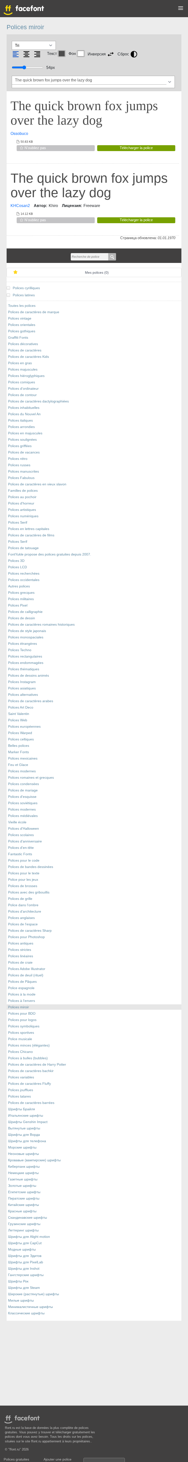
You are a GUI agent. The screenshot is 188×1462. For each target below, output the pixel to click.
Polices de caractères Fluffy (29, 1084)
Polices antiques (20, 943)
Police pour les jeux (23, 879)
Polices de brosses (22, 886)
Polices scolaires (21, 835)
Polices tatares (19, 1096)
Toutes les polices (21, 306)
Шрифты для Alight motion (29, 1237)
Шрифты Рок (18, 1281)
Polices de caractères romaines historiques (41, 624)
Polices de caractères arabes (30, 701)
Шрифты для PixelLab (25, 1262)
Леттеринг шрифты (23, 1230)
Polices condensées (23, 784)
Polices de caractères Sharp (30, 930)
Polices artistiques (22, 510)
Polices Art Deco (20, 707)
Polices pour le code (23, 860)
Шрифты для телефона (27, 1141)
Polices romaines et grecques (31, 777)
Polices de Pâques (22, 981)
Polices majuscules (22, 369)
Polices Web (17, 720)
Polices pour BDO (21, 1013)
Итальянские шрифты (25, 1115)
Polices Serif (17, 522)
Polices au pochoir (22, 497)
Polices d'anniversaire (25, 841)
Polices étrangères (22, 644)
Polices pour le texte (23, 873)
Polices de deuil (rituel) (25, 975)
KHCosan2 (20, 206)
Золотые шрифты (22, 1186)
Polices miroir (18, 1007)
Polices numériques (23, 516)
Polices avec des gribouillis (28, 892)
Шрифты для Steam (24, 1288)
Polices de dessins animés (28, 675)
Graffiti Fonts (18, 337)
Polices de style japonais (27, 631)
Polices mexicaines (22, 758)
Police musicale (20, 1039)
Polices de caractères (24, 350)
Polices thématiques (23, 669)
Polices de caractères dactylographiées (38, 401)
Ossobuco (19, 133)
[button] (180, 9)
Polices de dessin (21, 618)
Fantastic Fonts (20, 854)
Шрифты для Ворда (24, 1135)
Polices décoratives (23, 344)
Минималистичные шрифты (30, 1307)
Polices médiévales (23, 816)
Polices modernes (22, 771)
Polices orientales (21, 325)
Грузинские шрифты (24, 1224)
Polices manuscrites (23, 471)
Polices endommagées (25, 663)
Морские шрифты (22, 1147)
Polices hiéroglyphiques (26, 376)
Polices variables (21, 1077)
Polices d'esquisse (22, 797)
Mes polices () (97, 272)
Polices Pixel (17, 605)
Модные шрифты (22, 1249)
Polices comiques (21, 382)
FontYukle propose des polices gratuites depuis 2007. (49, 554)
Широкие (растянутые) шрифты (33, 1294)
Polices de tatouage (23, 548)
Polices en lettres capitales (28, 529)
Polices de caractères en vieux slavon (37, 484)
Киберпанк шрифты (24, 1166)
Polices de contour (22, 395)
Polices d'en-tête (21, 848)
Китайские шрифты (23, 1205)
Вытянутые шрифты (24, 1128)
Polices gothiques (21, 331)
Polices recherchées (23, 573)
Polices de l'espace (23, 924)
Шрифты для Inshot (23, 1268)
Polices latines (24, 295)
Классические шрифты (26, 1313)
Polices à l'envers (21, 1001)
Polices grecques (21, 593)
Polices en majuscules (25, 433)
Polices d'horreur (21, 503)
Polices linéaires (20, 956)
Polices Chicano (20, 1052)
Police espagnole (21, 988)
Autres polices (19, 586)
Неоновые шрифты (23, 1154)
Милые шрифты (21, 1300)
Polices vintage (19, 318)
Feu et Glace (18, 765)
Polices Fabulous (21, 478)
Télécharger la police (136, 148)
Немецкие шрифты (23, 1173)
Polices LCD (17, 567)
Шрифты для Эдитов (24, 1256)
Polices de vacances (24, 452)
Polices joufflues (20, 1090)
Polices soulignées (22, 439)
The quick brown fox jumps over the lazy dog (84, 113)
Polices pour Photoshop (26, 937)
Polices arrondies (21, 427)
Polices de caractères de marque (33, 312)
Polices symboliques (23, 1026)
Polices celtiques (21, 739)
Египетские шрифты (24, 1192)
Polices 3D (16, 561)
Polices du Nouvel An (24, 414)
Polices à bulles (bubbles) (28, 1058)
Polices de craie (20, 962)
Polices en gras (20, 363)
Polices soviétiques (22, 803)
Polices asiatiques (22, 688)
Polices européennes (24, 726)
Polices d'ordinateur (23, 388)
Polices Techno (19, 650)
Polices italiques (20, 420)
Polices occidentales (23, 580)
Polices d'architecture (24, 911)
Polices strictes (19, 950)
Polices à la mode (21, 994)
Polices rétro (17, 459)
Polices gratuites (16, 1459)
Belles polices (18, 746)
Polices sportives (21, 1033)
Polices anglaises (21, 918)
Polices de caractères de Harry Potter (37, 1064)
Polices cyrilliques (26, 288)
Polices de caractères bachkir (31, 1071)
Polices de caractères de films (31, 535)
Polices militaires (21, 599)
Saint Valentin (18, 714)
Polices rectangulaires (25, 656)
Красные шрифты (22, 1211)
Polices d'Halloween (23, 828)
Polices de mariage (23, 790)
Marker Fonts (18, 752)
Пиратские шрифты (23, 1198)
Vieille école (17, 822)
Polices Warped (20, 733)
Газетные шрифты (22, 1179)
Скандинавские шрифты (27, 1217)
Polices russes (19, 465)
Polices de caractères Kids (28, 357)
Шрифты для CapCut (25, 1243)
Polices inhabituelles (23, 408)
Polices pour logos (22, 1020)
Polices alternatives (23, 695)
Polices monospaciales (25, 637)
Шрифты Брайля (21, 1109)
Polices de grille (20, 899)
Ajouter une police (57, 1459)
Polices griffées (20, 446)
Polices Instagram (22, 682)
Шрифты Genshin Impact (27, 1122)
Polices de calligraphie (25, 612)
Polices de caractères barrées (31, 1103)
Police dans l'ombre (23, 905)
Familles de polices (23, 490)
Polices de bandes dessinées (30, 867)
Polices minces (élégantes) (29, 1045)
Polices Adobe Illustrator (26, 969)
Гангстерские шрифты (26, 1275)
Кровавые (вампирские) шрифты (34, 1160)
